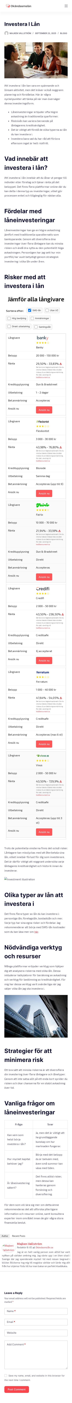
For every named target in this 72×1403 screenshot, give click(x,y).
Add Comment (16, 1344)
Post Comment (17, 1389)
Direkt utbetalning (21, 326)
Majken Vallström (29, 1244)
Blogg (63, 33)
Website (11, 1332)
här (36, 931)
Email (11, 1322)
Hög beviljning (19, 318)
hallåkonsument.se (43, 377)
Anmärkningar (42, 318)
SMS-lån (36, 310)
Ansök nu (44, 409)
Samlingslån (45, 327)
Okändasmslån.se (44, 1247)
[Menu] (66, 5)
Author (5, 1236)
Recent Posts (18, 1236)
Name (11, 1311)
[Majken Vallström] (8, 1247)
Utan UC (54, 310)
